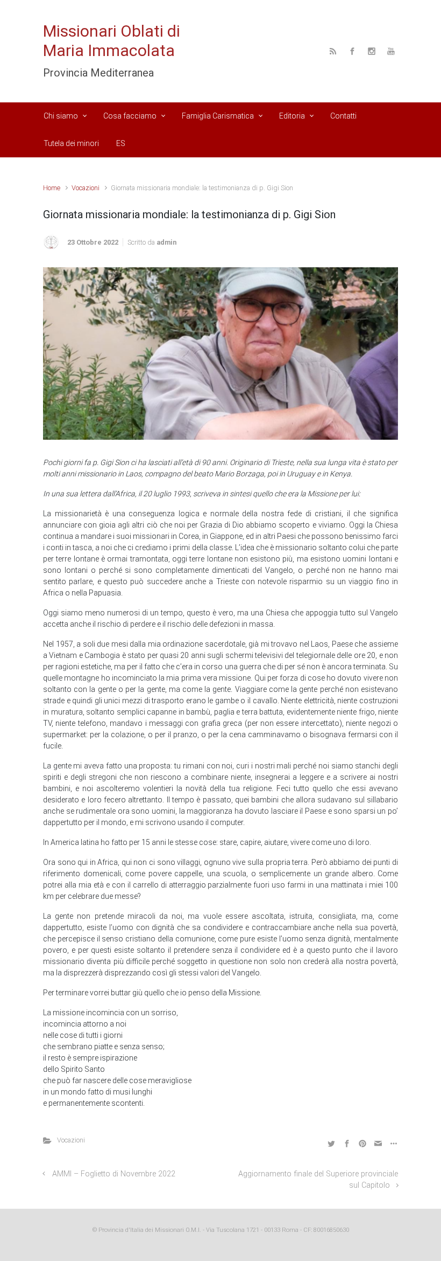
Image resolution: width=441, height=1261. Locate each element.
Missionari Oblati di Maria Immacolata (111, 41)
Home (51, 188)
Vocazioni (85, 188)
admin (166, 242)
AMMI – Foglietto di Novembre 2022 (113, 1174)
